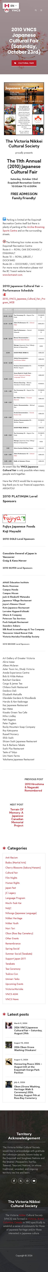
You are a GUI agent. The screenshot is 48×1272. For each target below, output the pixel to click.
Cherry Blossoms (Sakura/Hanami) (23, 867)
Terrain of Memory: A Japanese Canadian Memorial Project (16, 817)
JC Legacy (10, 893)
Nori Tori (10, 928)
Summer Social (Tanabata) (18, 954)
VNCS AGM (11, 994)
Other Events (12, 938)
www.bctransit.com (12, 275)
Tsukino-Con (11, 974)
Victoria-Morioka (14, 989)
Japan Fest (10, 888)
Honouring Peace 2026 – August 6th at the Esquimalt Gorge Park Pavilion (28, 1068)
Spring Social (12, 948)
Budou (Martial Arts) (15, 862)
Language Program (15, 898)
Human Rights (12, 883)
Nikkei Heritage (13, 918)
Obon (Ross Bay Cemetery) (19, 933)
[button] (36, 10)
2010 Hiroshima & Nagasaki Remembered (34, 787)
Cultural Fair (26, 63)
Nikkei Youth (11, 923)
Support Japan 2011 (15, 958)
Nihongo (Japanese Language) (21, 913)
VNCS (16, 10)
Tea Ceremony (12, 969)
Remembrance (13, 943)
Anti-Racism (11, 857)
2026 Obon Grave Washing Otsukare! (25, 1049)
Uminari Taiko (12, 979)
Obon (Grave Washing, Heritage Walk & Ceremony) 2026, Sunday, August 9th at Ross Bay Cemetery (27, 1092)
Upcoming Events (14, 984)
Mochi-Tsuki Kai (13, 903)
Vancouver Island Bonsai (21, 339)
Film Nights (11, 878)
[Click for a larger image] (24, 108)
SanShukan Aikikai (19, 360)
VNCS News (12, 999)
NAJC (8, 908)
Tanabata (10, 964)
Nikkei (22, 1215)
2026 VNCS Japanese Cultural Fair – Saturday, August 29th (28, 1030)
